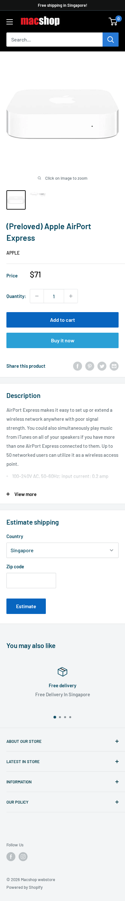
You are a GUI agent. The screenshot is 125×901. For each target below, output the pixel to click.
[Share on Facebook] (77, 366)
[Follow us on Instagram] (23, 856)
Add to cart (62, 320)
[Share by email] (114, 366)
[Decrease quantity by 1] (37, 296)
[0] (113, 21)
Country (14, 536)
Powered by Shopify (24, 887)
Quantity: (16, 296)
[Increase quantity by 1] (71, 296)
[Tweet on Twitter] (101, 366)
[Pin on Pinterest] (89, 366)
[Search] (111, 39)
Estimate (26, 606)
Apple (13, 253)
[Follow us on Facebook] (10, 856)
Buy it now (62, 340)
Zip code (15, 566)
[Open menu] (9, 21)
